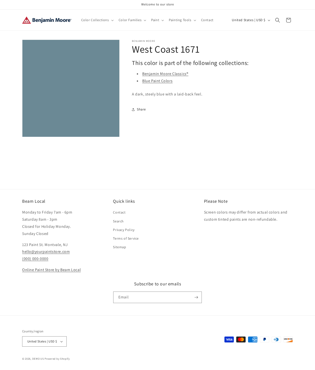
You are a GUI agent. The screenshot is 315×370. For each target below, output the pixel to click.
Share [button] (141, 109)
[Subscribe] (196, 297)
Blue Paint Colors (157, 80)
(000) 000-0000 (35, 258)
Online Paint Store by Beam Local (51, 269)
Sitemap (119, 247)
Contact (119, 212)
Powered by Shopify (57, 358)
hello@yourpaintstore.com (46, 251)
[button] (97, 20)
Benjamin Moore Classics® (165, 73)
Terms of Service (126, 238)
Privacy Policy (123, 230)
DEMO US (38, 358)
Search (118, 221)
